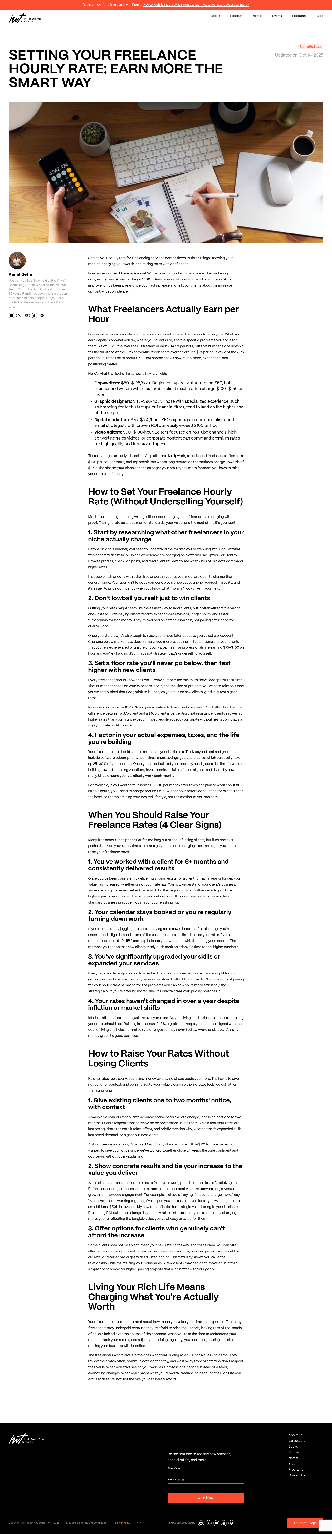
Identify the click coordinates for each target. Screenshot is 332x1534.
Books (215, 16)
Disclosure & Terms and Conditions (86, 1523)
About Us (295, 1435)
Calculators (297, 1441)
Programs (299, 16)
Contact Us (297, 1475)
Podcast (236, 16)
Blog (320, 16)
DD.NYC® (136, 1523)
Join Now (205, 1498)
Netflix (257, 16)
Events (277, 16)
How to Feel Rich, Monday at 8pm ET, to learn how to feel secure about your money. (196, 4)
